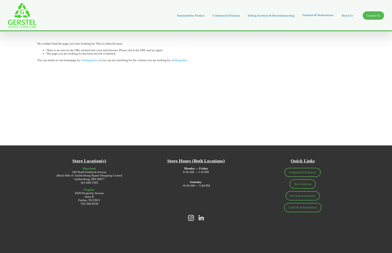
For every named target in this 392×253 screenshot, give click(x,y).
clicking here (89, 60)
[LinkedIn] (201, 218)
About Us (347, 15)
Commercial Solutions (226, 15)
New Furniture (302, 184)
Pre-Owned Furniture (302, 196)
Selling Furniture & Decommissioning (271, 15)
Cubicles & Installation (302, 207)
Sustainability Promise (191, 15)
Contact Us (373, 15)
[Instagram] (191, 218)
